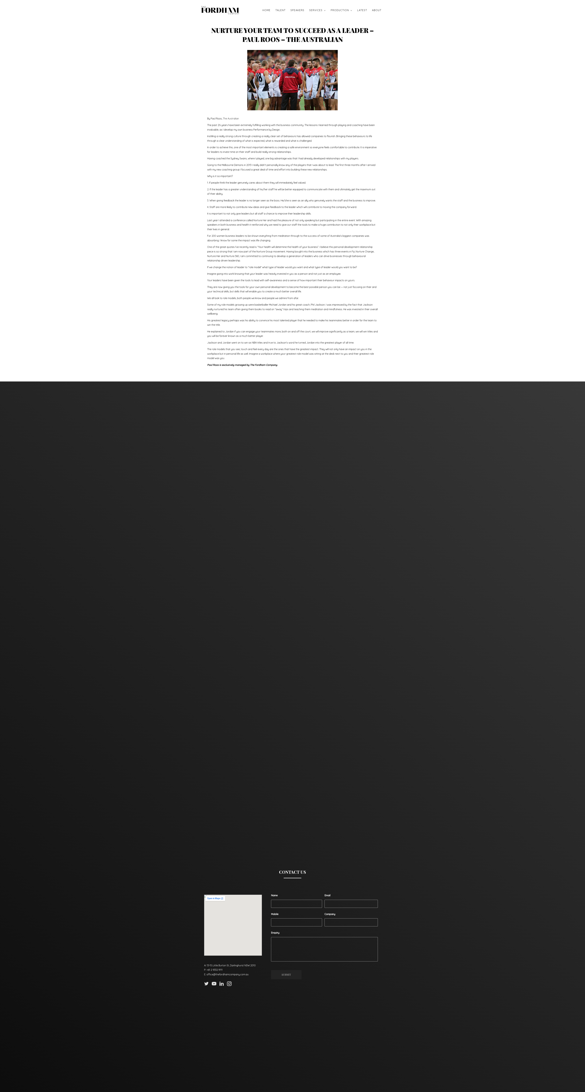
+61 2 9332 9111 (215, 969)
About (376, 10)
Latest (362, 10)
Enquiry (275, 932)
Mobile (274, 914)
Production (340, 10)
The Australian (231, 118)
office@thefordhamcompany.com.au (228, 974)
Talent (280, 10)
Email (327, 895)
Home (266, 10)
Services (316, 10)
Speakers (297, 10)
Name (274, 895)
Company (329, 914)
